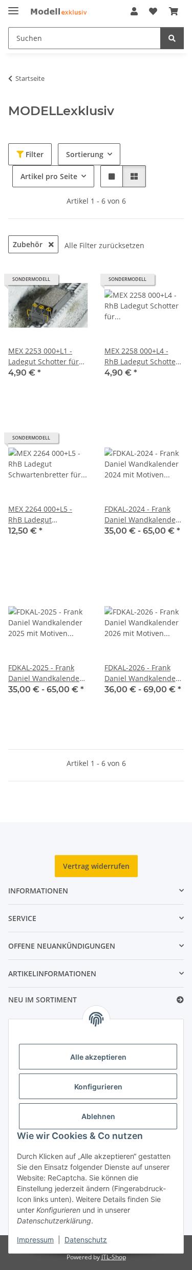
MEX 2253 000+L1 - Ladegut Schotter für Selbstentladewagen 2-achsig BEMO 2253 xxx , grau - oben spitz (47, 356)
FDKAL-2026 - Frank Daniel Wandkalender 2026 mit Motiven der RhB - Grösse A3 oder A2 (141, 673)
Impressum (35, 1239)
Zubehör (29, 244)
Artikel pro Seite (48, 176)
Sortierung (84, 154)
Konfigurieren (98, 1086)
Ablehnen (98, 1116)
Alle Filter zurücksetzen (104, 245)
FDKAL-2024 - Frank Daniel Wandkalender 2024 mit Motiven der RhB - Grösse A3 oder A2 (141, 514)
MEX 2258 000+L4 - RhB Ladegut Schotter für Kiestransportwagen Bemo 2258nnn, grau (141, 356)
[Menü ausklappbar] (13, 6)
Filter (34, 154)
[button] (134, 11)
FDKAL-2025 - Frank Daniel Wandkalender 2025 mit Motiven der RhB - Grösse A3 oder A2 (45, 673)
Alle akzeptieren (98, 1057)
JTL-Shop (113, 1257)
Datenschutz (86, 1239)
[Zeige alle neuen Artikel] (180, 1000)
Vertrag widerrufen (96, 866)
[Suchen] (172, 38)
